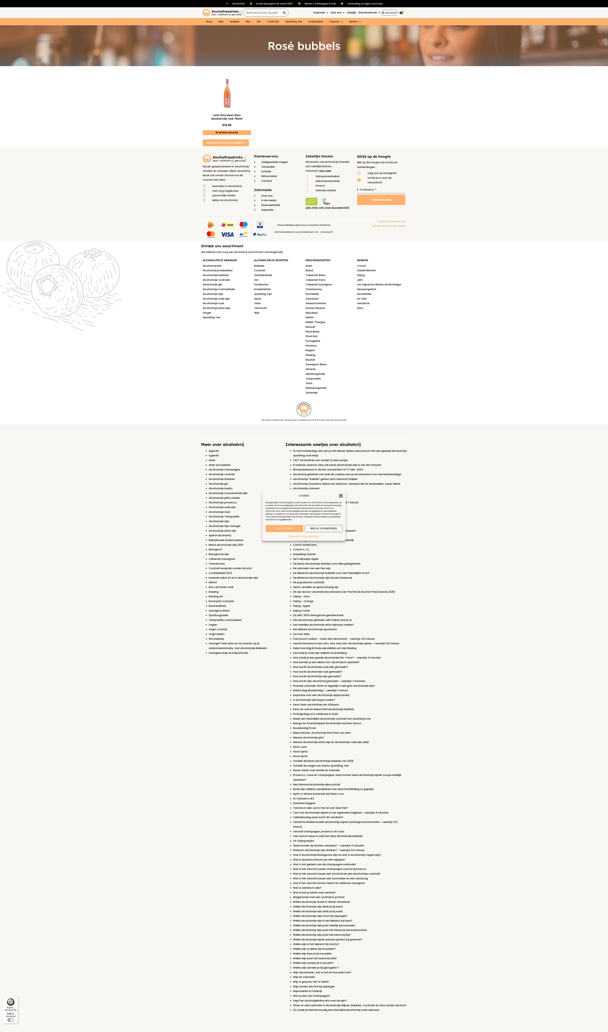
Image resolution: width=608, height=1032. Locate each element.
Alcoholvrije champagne (224, 469)
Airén (309, 266)
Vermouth (260, 308)
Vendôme (363, 303)
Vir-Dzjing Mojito (303, 841)
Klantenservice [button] (367, 12)
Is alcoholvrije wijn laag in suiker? (314, 700)
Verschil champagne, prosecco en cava (318, 831)
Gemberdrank (263, 275)
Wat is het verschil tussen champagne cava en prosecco (329, 869)
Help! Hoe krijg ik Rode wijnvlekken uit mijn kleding (324, 648)
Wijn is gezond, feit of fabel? (311, 982)
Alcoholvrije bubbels (216, 275)
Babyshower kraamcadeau (226, 540)
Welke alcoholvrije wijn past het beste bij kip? (322, 935)
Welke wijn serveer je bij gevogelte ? (316, 968)
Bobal (309, 270)
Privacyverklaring (310, 536)
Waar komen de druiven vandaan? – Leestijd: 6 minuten (328, 845)
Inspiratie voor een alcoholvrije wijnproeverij (321, 695)
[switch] (10, 1020)
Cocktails (273, 21)
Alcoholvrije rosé (213, 303)
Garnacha (312, 299)
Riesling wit (216, 596)
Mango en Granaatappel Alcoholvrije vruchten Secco (327, 723)
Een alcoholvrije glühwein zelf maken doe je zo (322, 620)
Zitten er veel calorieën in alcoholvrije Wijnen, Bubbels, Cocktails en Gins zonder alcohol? (349, 1005)
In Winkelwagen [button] (226, 132)
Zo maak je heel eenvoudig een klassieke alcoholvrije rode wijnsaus (336, 1010)
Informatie (263, 190)
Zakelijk (351, 12)
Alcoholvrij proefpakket (218, 270)
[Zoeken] (284, 12)
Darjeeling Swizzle (304, 554)
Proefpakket (315, 21)
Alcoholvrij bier (212, 266)
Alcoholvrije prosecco (223, 502)
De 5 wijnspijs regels (306, 559)
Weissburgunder (316, 388)
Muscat (310, 327)
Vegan (213, 625)
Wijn (221, 21)
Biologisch (215, 549)
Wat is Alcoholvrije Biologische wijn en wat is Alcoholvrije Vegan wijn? (337, 855)
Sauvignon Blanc (316, 364)
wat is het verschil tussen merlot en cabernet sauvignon (329, 883)
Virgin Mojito (217, 634)
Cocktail (259, 270)
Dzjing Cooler (301, 610)
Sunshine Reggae (304, 803)
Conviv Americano (305, 545)
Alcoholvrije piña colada (224, 498)
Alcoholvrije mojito (221, 488)
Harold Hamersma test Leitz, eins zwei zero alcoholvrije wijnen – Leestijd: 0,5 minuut (346, 643)
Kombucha (261, 284)
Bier (248, 21)
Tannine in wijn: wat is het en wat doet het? (320, 808)
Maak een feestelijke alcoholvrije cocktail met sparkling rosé (332, 719)
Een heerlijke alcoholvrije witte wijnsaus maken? (323, 625)
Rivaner (310, 360)
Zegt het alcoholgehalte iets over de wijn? (320, 1000)
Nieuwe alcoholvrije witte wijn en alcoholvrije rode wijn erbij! (331, 742)
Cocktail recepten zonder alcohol (230, 568)
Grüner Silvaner (315, 308)
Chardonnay (314, 289)
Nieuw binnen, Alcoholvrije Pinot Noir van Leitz (322, 733)
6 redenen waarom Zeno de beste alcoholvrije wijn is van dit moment (337, 465)
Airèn (212, 460)
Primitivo (311, 346)
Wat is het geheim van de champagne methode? (324, 864)
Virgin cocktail (218, 629)
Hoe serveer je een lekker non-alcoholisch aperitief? (326, 662)
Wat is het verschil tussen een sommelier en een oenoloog (330, 878)
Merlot (310, 317)
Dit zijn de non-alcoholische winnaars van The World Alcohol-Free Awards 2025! (344, 592)
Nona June (300, 747)
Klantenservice (266, 156)
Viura (309, 383)
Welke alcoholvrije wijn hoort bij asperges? (320, 916)
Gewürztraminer (316, 303)
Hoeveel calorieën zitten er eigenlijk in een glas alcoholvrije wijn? (334, 686)
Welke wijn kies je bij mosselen (312, 953)
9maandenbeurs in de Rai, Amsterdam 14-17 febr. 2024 (328, 469)
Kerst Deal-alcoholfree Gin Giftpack (316, 704)
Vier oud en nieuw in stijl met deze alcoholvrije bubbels (328, 836)
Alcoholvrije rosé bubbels (219, 289)
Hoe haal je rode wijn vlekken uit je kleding (320, 653)
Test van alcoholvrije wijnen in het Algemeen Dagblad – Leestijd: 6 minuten (340, 812)
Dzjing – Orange (303, 601)
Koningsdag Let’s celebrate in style (315, 714)
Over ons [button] (335, 12)
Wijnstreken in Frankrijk (307, 991)
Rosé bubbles (217, 606)
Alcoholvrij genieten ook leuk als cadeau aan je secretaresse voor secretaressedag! (347, 474)
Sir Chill (361, 299)
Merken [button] (353, 21)
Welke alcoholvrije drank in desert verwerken (321, 902)
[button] (340, 495)
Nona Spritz (300, 751)
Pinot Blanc (313, 331)
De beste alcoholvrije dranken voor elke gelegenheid (326, 564)
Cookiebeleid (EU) (220, 573)
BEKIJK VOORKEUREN (323, 528)
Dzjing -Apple (301, 606)
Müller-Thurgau (315, 322)
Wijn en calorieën (304, 977)
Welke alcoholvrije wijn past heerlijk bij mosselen (324, 925)
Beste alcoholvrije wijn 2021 (226, 545)
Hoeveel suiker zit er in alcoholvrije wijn (233, 578)
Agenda (214, 451)
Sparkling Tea (293, 21)
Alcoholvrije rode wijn (216, 299)
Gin (259, 21)
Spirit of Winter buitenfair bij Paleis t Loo (318, 794)
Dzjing (361, 275)
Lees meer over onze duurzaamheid (327, 207)
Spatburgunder (218, 615)
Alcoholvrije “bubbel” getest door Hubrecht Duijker (325, 479)
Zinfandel (311, 393)
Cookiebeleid (294, 536)
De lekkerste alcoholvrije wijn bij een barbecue (322, 578)
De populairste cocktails (308, 582)
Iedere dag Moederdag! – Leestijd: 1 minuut (320, 690)
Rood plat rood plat (221, 601)
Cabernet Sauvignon (319, 284)
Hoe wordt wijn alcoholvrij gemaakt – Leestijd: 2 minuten (329, 681)
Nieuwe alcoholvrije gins (308, 737)
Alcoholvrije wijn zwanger (225, 526)
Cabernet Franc (316, 280)
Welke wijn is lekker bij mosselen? (314, 949)
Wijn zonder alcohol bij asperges (314, 986)
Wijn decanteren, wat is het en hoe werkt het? (322, 972)
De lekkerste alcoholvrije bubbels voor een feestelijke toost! (331, 573)
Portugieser (313, 341)
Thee (257, 303)
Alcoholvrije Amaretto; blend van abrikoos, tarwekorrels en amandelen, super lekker (346, 484)
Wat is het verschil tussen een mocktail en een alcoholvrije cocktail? (336, 874)
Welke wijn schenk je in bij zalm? (313, 963)
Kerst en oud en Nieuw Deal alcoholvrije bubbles (323, 709)
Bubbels (235, 21)
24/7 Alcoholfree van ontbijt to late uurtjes (320, 460)
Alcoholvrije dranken (222, 479)
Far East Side (301, 634)
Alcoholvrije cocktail (222, 474)
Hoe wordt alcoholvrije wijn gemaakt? (317, 676)
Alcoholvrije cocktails (216, 280)
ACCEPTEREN (284, 528)
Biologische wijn (219, 554)
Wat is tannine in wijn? (307, 888)
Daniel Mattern (366, 270)
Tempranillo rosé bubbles (225, 620)
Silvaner (311, 369)
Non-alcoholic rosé (221, 587)
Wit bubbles (216, 639)
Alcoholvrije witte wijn (216, 308)
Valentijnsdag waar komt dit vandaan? (318, 817)
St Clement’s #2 (303, 798)
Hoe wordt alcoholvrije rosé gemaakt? (317, 672)
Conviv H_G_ (301, 549)
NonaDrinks (364, 294)
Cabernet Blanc (316, 275)
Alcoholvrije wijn (213, 294)
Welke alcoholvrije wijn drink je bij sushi (318, 911)
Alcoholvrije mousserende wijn (228, 493)
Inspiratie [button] (319, 12)
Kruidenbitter (262, 289)
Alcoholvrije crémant (306, 488)
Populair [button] (334, 21)
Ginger (207, 313)
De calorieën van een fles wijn (312, 568)
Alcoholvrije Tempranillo (224, 516)
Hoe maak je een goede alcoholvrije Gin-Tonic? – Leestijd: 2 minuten (337, 657)
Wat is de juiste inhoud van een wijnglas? (319, 859)
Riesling (310, 355)
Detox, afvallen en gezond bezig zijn (316, 587)
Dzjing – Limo (301, 596)
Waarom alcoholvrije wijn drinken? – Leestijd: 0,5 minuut (328, 850)
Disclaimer (325, 225)
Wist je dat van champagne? (311, 996)
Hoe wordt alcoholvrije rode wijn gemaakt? (320, 667)
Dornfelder (312, 294)
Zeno (360, 308)
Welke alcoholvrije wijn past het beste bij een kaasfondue (330, 930)
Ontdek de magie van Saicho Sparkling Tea (320, 766)
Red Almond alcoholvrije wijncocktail (316, 784)
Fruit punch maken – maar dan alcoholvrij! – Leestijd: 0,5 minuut (334, 639)
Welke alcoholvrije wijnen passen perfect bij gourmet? (327, 939)
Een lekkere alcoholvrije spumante (315, 629)
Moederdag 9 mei (304, 728)
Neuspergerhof (366, 289)
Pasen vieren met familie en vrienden (316, 770)
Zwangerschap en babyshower (228, 653)
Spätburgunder (315, 374)
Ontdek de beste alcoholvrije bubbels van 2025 (323, 761)
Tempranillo (313, 378)
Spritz (257, 299)
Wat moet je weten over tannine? (314, 892)
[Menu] (16, 998)
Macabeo (312, 313)
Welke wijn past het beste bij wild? (315, 958)
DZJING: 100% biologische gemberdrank (318, 615)
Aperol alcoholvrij (220, 535)
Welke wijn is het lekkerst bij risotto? (316, 944)
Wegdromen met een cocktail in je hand (318, 897)
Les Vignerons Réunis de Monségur (379, 284)
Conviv (361, 266)
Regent (310, 350)
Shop (209, 21)
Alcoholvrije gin (212, 284)
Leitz (360, 280)
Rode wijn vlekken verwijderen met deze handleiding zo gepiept (333, 789)
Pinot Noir (312, 336)
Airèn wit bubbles (220, 465)
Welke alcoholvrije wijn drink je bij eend (317, 906)
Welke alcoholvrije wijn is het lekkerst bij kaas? (322, 921)
